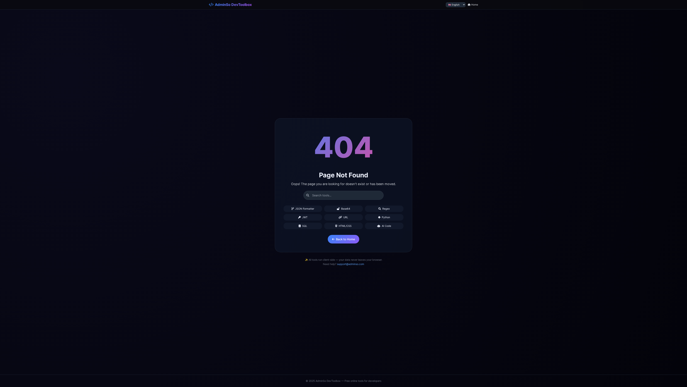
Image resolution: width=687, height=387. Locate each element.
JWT (304, 217)
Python (385, 217)
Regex (386, 208)
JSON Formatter (304, 208)
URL (345, 217)
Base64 (345, 208)
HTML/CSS (345, 225)
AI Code (386, 225)
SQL (304, 225)
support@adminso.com (350, 264)
